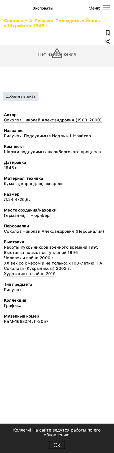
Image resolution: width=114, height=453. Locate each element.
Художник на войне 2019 (30, 273)
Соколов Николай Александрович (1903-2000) (53, 119)
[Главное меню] (106, 8)
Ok (57, 445)
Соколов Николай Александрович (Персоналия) (54, 231)
